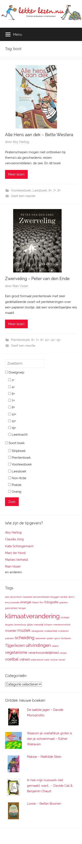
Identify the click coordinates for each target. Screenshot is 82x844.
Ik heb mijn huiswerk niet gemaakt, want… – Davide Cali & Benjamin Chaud (50, 785)
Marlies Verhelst (16, 560)
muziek (23, 630)
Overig (16, 492)
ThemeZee (65, 836)
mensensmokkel (61, 624)
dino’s (71, 597)
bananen (27, 597)
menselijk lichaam (43, 624)
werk (46, 659)
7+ (54, 190)
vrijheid (24, 659)
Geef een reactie (23, 196)
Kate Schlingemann (19, 546)
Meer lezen (16, 174)
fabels (35, 602)
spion (57, 638)
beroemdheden (41, 597)
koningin (65, 617)
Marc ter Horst (15, 553)
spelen (49, 638)
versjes (63, 653)
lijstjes (30, 624)
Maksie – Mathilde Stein (44, 757)
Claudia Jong (14, 539)
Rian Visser (20, 286)
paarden (9, 638)
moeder (11, 631)
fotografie (51, 602)
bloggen (54, 597)
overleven (63, 631)
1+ (12, 380)
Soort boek (16, 443)
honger (22, 608)
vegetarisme (16, 652)
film (42, 602)
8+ (59, 190)
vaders (55, 646)
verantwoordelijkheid (43, 653)
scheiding (24, 637)
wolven (54, 659)
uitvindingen (38, 645)
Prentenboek (20, 340)
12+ (53, 340)
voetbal (12, 659)
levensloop (20, 624)
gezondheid (11, 608)
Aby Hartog (21, 142)
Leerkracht (19, 434)
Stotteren (66, 638)
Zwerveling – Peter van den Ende (37, 278)
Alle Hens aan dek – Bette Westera (39, 134)
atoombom (16, 597)
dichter (63, 597)
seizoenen (40, 638)
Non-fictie (18, 478)
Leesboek (40, 190)
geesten (63, 602)
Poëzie (16, 485)
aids (7, 597)
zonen (62, 659)
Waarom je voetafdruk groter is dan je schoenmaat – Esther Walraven (49, 738)
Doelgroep (16, 372)
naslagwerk (37, 631)
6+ (50, 190)
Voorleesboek (21, 190)
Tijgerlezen (15, 645)
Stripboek (18, 451)
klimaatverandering (32, 616)
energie (25, 602)
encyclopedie (12, 602)
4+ (13, 387)
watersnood (36, 659)
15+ (59, 340)
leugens (9, 624)
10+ (47, 340)
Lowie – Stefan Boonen (44, 804)
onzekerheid (50, 631)
